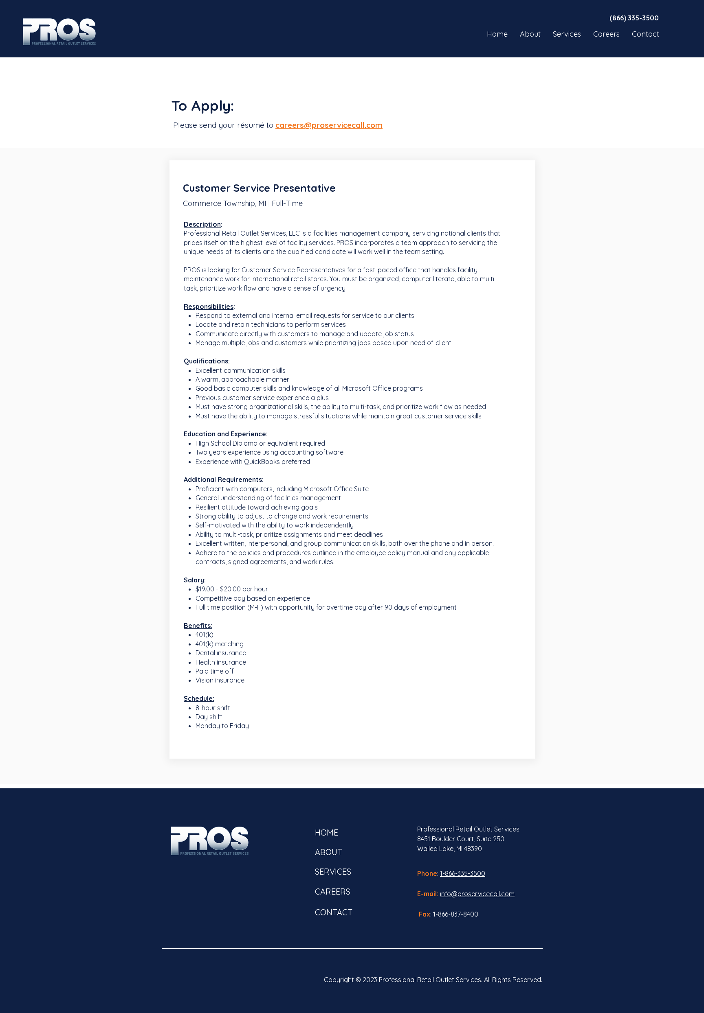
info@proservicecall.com (477, 894)
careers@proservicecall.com (329, 125)
